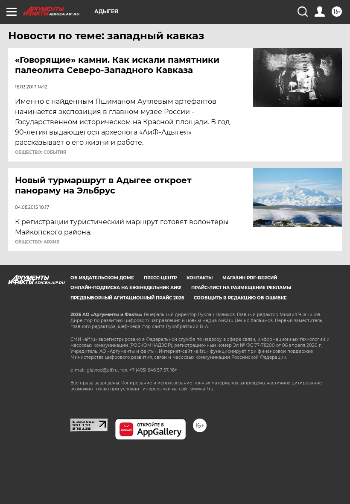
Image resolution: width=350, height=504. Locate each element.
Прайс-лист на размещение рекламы (241, 287)
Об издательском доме (102, 278)
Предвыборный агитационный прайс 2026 (127, 298)
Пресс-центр (160, 278)
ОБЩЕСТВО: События (40, 152)
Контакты (200, 278)
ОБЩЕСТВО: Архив (37, 242)
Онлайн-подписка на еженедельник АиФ (125, 287)
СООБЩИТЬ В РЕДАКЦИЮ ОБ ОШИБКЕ (240, 298)
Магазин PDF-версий (249, 278)
